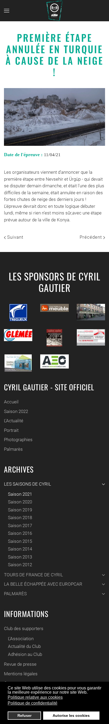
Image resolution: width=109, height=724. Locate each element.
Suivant (14, 237)
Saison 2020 (20, 501)
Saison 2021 (20, 494)
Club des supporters (23, 628)
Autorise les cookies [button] (71, 715)
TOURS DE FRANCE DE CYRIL (33, 574)
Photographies (18, 439)
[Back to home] (54, 10)
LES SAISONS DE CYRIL (27, 484)
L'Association (21, 638)
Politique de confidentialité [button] (32, 703)
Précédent (91, 237)
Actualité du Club (24, 646)
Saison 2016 (20, 533)
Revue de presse (20, 664)
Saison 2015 (20, 541)
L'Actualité (13, 420)
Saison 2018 (20, 517)
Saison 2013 (20, 557)
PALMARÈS (15, 593)
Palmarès (13, 449)
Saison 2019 (20, 509)
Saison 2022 (16, 411)
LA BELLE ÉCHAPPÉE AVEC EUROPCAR (43, 584)
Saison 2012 (20, 564)
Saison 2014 (20, 549)
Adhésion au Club (25, 654)
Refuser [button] (24, 715)
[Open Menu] (6, 10)
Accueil (11, 401)
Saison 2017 (20, 525)
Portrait (11, 430)
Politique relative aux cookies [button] (35, 697)
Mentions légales (21, 673)
